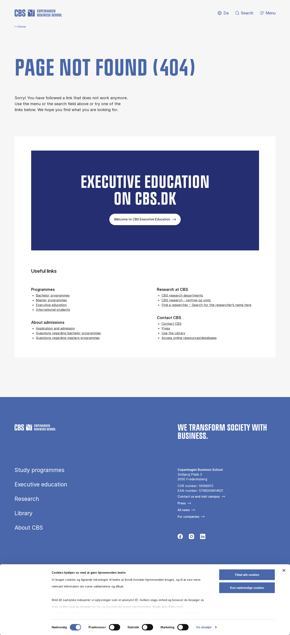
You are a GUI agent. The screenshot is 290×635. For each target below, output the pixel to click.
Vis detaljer (204, 627)
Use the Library (173, 333)
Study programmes (40, 470)
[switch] (114, 627)
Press (166, 328)
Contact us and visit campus (199, 496)
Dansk (222, 13)
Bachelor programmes (53, 295)
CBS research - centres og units (186, 300)
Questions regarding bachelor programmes (68, 333)
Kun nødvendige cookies (247, 587)
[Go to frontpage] (38, 13)
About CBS (29, 527)
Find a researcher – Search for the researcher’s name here (206, 305)
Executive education (51, 305)
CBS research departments (182, 295)
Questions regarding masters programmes (68, 338)
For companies (188, 517)
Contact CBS (171, 324)
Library (24, 513)
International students (53, 310)
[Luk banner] (284, 570)
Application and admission (55, 328)
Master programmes (51, 300)
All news (184, 510)
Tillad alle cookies (247, 574)
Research (27, 499)
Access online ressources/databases (189, 338)
